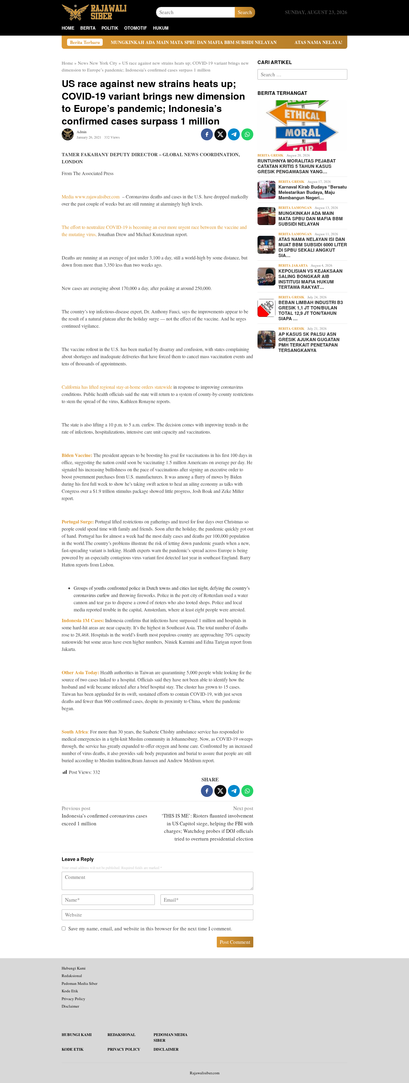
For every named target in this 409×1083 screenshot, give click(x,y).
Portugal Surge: (78, 521)
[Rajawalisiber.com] (94, 11)
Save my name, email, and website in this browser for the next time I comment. (150, 928)
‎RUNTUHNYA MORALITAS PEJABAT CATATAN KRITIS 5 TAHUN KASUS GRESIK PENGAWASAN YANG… (296, 166)
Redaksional (72, 975)
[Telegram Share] (234, 134)
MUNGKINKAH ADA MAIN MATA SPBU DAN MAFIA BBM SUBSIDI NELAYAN (160, 42)
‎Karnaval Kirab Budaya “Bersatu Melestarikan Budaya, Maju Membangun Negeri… (312, 192)
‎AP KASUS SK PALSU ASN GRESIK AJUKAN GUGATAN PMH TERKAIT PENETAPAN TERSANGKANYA (309, 342)
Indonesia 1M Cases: (83, 620)
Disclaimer (70, 1006)
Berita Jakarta (293, 265)
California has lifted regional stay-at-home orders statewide (117, 387)
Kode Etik (70, 991)
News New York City (97, 63)
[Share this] (207, 134)
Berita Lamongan (295, 207)
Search (245, 12)
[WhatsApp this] (247, 134)
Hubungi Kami (74, 968)
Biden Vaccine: (77, 455)
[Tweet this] (220, 134)
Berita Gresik (270, 155)
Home (67, 63)
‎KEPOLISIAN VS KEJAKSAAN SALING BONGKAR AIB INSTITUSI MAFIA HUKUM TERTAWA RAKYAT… (310, 279)
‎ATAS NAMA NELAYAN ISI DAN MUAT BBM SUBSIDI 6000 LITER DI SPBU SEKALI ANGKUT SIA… (312, 247)
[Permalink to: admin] (68, 133)
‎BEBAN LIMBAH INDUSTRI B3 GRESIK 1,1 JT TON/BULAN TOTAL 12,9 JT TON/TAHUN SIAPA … (310, 310)
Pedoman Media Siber (79, 983)
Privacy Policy (73, 998)
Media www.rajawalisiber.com (90, 196)
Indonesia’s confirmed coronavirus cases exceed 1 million (104, 816)
